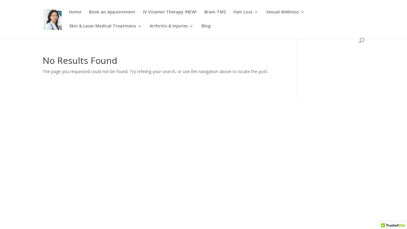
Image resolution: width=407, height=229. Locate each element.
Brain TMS (215, 12)
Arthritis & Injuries (169, 26)
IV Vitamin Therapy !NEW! (170, 12)
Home (75, 12)
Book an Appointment (112, 12)
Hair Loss (243, 12)
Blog (206, 26)
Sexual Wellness (282, 12)
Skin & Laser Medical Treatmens (102, 26)
